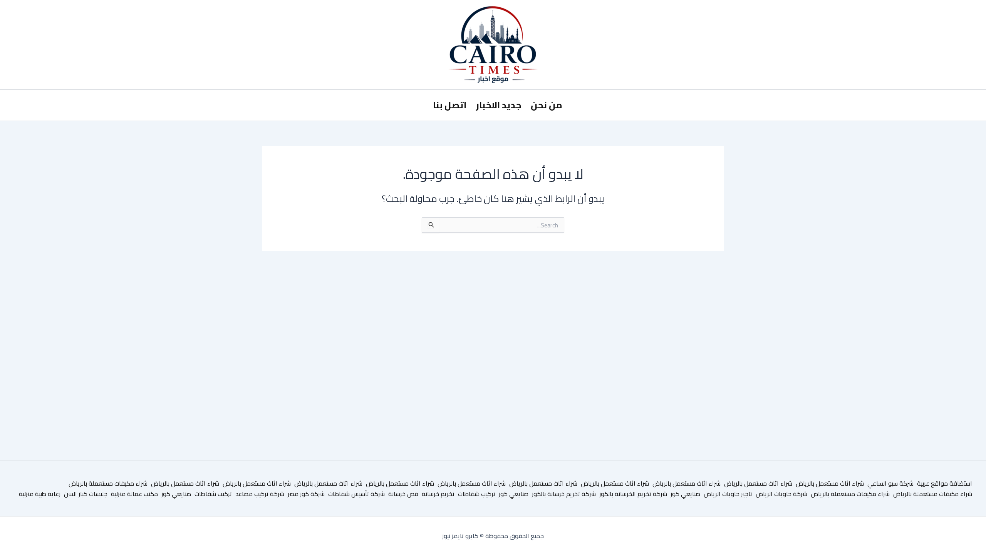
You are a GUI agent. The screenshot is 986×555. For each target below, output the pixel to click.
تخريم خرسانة (438, 494)
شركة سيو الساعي (890, 483)
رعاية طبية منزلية (39, 494)
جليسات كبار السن (85, 494)
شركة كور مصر (306, 494)
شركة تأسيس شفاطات (356, 494)
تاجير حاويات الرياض (728, 494)
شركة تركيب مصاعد (259, 494)
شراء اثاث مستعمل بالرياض (830, 483)
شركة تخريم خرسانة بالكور (564, 494)
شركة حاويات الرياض (781, 494)
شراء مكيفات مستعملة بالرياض (108, 483)
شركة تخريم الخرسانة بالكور (633, 494)
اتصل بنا (449, 105)
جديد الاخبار (498, 105)
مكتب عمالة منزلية (134, 494)
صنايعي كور (685, 494)
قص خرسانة (403, 494)
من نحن (546, 105)
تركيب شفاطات (476, 494)
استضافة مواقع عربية (944, 483)
